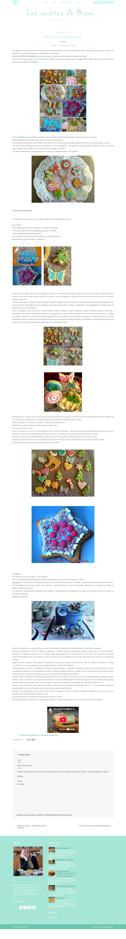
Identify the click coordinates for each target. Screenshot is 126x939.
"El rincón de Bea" (42, 59)
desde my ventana (25, 765)
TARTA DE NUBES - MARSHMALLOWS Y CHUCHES (32, 827)
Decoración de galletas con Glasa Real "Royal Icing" (38, 735)
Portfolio (78, 2)
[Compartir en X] (31, 740)
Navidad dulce (63, 32)
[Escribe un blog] (29, 740)
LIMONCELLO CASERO (65, 860)
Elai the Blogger (107, 927)
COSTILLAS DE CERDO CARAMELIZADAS (94, 826)
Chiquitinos (22, 137)
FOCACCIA (61, 898)
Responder (21, 784)
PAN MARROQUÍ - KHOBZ (66, 886)
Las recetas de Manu (63, 13)
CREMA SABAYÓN (63, 848)
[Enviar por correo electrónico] (27, 740)
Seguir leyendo (19, 901)
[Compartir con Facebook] (33, 740)
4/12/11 (19, 768)
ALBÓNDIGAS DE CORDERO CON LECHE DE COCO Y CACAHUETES (65, 874)
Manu (54, 2)
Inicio (46, 2)
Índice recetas (65, 2)
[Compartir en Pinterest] (35, 740)
